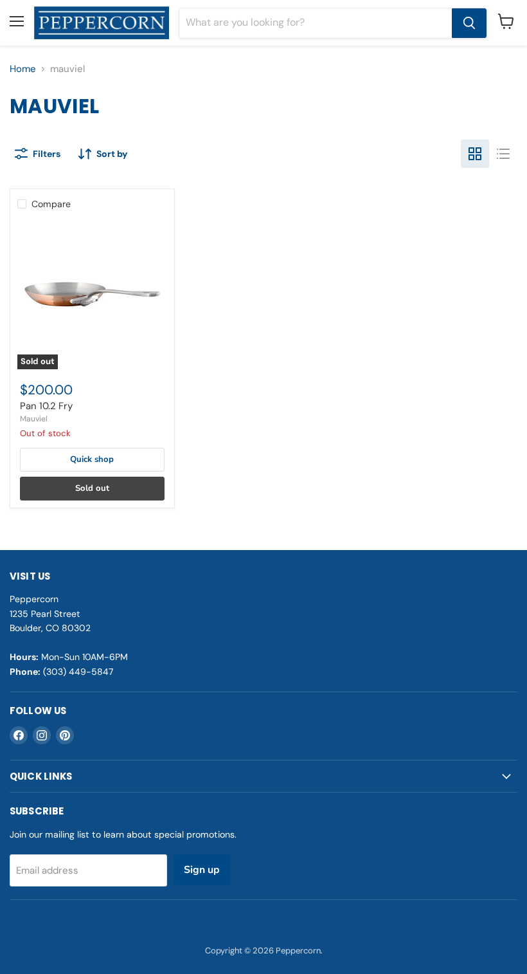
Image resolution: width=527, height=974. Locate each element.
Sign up (202, 870)
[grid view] (475, 154)
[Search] (469, 23)
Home (23, 69)
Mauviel (34, 419)
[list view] (503, 154)
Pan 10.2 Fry (46, 406)
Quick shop (92, 459)
